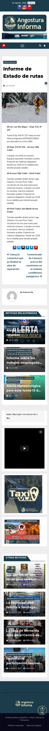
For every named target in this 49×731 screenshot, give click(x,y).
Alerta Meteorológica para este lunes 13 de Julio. (23, 390)
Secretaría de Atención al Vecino (19, 350)
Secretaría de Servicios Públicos (19, 354)
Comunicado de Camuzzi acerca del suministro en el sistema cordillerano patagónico (34, 265)
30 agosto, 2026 (15, 585)
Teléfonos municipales (16, 725)
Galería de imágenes (33, 725)
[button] (40, 45)
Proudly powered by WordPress (17, 717)
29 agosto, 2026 (15, 668)
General (10, 570)
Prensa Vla (28, 292)
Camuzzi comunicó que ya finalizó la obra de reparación (15, 261)
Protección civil (10, 62)
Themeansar (24, 720)
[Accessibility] (42, 710)
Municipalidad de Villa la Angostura (20, 378)
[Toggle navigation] (22, 45)
